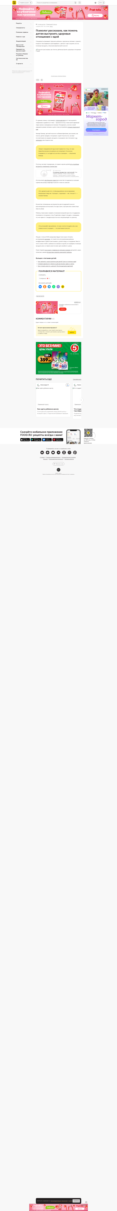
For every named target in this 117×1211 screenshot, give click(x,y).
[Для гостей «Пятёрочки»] (31, 46)
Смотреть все (77, 379)
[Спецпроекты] (31, 28)
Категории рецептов (69, 459)
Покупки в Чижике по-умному (22, 54)
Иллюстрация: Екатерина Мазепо (58, 76)
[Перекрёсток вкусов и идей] (31, 50)
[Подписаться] (67, 385)
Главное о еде (20, 36)
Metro (51, 26)
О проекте (19, 63)
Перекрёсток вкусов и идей (20, 50)
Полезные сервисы (22, 32)
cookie (70, 1201)
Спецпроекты (20, 27)
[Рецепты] (31, 23)
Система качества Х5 (22, 59)
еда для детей (40, 296)
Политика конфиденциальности (53, 457)
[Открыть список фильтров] (75, 3)
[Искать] (79, 2)
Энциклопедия (21, 41)
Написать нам (59, 464)
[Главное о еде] (31, 37)
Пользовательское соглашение (69, 457)
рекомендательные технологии (59, 1201)
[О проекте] (31, 64)
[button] (81, 400)
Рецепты (19, 23)
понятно (76, 1200)
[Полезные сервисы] (31, 32)
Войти (72, 332)
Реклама (47, 170)
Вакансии (45, 459)
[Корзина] (95, 2)
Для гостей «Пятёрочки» (20, 45)
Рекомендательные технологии (56, 459)
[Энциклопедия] (31, 41)
